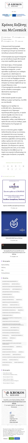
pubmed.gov (5, 335)
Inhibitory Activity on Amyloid (10, 321)
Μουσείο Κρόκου (13, 359)
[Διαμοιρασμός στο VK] (23, 166)
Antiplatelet (6, 289)
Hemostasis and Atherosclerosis (11, 312)
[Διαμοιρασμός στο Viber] (19, 166)
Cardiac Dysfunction (8, 299)
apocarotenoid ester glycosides (10, 291)
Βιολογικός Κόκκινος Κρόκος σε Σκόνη (10, 374)
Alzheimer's (5, 284)
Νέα (2, 270)
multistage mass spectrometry (10, 330)
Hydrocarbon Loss (7, 315)
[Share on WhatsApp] (19, 169)
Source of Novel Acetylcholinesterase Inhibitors (11, 344)
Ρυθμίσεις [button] (5, 438)
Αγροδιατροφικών (7, 349)
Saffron (4, 338)
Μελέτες (3, 267)
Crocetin (19, 299)
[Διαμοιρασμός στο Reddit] (8, 169)
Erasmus (20, 310)
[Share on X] (4, 166)
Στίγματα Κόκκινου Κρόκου (8, 379)
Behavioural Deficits (8, 297)
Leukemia (5, 327)
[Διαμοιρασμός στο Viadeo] (15, 169)
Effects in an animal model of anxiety (12, 307)
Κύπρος (4, 359)
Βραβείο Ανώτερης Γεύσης (9, 352)
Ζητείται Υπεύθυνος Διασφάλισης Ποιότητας (14, 206)
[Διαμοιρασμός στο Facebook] (7, 166)
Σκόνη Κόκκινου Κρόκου (7, 373)
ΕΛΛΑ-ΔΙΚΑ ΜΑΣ (6, 354)
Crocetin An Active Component (10, 302)
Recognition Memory (17, 335)
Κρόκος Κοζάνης (7, 39)
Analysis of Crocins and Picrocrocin (11, 286)
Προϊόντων (5, 365)
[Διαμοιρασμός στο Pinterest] (11, 166)
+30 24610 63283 (10, 405)
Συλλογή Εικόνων (5, 273)
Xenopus (19, 346)
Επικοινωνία (14, 407)
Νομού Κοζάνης (18, 362)
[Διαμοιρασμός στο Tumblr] (12, 169)
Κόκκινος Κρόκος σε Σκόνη (8, 377)
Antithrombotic (17, 289)
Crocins (5, 304)
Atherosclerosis (7, 294)
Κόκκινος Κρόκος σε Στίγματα (8, 383)
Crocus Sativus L (14, 304)
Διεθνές (21, 352)
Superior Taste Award (8, 346)
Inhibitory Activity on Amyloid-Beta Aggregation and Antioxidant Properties (13, 324)
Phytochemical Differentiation (10, 332)
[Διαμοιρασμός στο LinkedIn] (15, 166)
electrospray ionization (9, 310)
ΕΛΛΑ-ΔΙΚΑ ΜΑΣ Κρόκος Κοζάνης (14, 238)
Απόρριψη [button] (17, 438)
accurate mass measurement (10, 281)
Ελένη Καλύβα (17, 354)
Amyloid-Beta (16, 284)
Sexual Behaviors (7, 340)
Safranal (12, 338)
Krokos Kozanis (7, 37)
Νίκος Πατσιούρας (7, 362)
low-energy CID (14, 327)
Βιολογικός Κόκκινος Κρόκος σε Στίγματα (11, 380)
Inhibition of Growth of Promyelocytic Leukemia (12, 318)
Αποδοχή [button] (11, 438)
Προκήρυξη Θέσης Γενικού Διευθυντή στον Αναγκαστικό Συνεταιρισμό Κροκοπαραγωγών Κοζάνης (14, 252)
